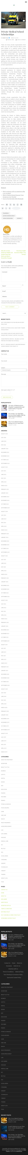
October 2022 (5, 592)
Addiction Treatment (7, 759)
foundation (6, 213)
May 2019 (3, 744)
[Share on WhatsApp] (17, 204)
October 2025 (5, 459)
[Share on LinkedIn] (14, 204)
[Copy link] (16, 208)
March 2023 (4, 574)
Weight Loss (4, 878)
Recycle (3, 848)
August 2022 (4, 600)
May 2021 (3, 655)
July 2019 (3, 737)
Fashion (3, 793)
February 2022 (5, 622)
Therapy (3, 870)
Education (4, 789)
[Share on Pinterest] (21, 204)
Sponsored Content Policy (8, 918)
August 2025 (4, 467)
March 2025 (4, 485)
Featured (3, 796)
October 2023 (5, 548)
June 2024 (3, 518)
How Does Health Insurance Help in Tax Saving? (20, 252)
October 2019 (5, 726)
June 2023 (3, 563)
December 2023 (5, 541)
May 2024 (3, 522)
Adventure (4, 763)
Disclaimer (4, 899)
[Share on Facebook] (6, 204)
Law (2, 830)
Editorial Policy (5, 911)
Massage (3, 837)
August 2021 (4, 644)
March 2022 (4, 618)
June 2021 (3, 652)
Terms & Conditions (6, 908)
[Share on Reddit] (2, 208)
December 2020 (5, 674)
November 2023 (5, 544)
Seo (2, 852)
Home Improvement (6, 826)
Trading (3, 874)
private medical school (8, 215)
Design (3, 782)
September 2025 (5, 463)
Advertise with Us (6, 905)
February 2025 (5, 489)
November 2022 (5, 589)
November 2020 (5, 678)
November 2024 (5, 500)
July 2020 (3, 692)
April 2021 (3, 659)
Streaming (4, 859)
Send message (7, 397)
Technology (4, 867)
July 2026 (3, 437)
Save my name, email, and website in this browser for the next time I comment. (12, 301)
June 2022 (3, 607)
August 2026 (4, 433)
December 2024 (5, 496)
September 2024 (5, 507)
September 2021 (5, 641)
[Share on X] (10, 204)
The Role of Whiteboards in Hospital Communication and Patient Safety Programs (16, 407)
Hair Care (3, 815)
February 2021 (5, 666)
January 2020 (4, 715)
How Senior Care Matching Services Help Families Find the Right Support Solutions (16, 415)
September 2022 (5, 596)
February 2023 (5, 578)
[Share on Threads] (9, 208)
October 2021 (5, 637)
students (19, 218)
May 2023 (3, 567)
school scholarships (8, 218)
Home (2, 892)
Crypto (3, 774)
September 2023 (5, 552)
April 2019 (3, 748)
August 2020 (4, 689)
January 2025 (4, 493)
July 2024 (3, 515)
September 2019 (5, 729)
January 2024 (4, 537)
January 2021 (4, 670)
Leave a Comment (21, 39)
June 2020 (3, 696)
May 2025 (3, 478)
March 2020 (4, 707)
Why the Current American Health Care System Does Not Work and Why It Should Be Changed (7, 254)
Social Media (4, 856)
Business (3, 770)
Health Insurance (5, 822)
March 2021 (4, 663)
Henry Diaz (5, 37)
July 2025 (3, 470)
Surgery (3, 863)
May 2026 (3, 445)
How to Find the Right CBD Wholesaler (13, 198)
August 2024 (4, 511)
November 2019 (5, 722)
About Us (3, 896)
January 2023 (4, 581)
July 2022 (3, 604)
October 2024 (5, 504)
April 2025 (3, 482)
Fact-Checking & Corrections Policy (11, 915)
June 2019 (3, 740)
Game (2, 811)
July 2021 (3, 648)
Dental (3, 778)
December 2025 (5, 452)
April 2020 (3, 703)
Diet (2, 785)
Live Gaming (4, 833)
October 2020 (5, 681)
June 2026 (3, 441)
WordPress (19, 1151)
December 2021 (5, 629)
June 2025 (3, 474)
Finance (3, 800)
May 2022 (3, 611)
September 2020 (5, 685)
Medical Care (10, 39)
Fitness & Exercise (6, 804)
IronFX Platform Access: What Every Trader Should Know (16, 1127)
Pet (2, 844)
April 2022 (3, 615)
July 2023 (3, 559)
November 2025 (5, 456)
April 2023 (3, 570)
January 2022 (4, 626)
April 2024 (3, 526)
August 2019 (4, 733)
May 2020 (3, 700)
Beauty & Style (5, 767)
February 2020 (5, 711)
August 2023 (4, 555)
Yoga (2, 881)
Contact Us (4, 889)
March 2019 (4, 752)
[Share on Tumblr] (6, 208)
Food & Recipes (5, 807)
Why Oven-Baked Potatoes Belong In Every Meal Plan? (16, 422)
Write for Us (4, 902)
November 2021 (5, 633)
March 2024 (4, 530)
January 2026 (4, 448)
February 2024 (5, 533)
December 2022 (5, 585)
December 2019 (5, 718)
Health (3, 819)
